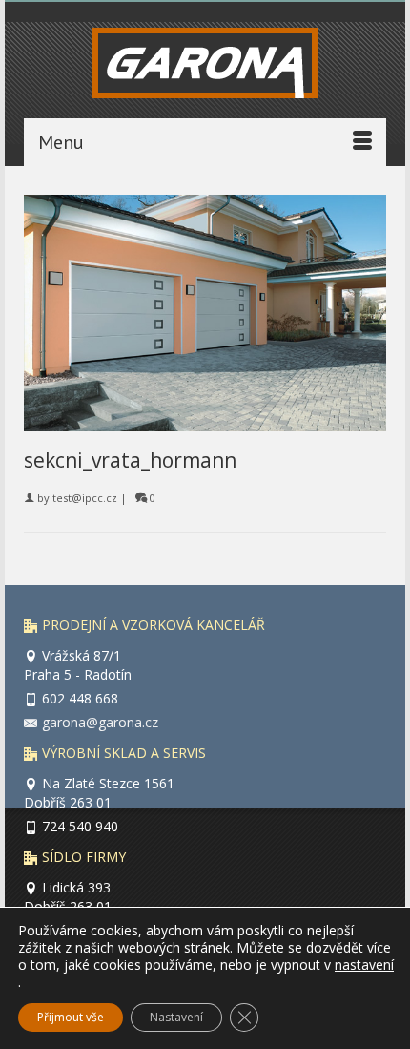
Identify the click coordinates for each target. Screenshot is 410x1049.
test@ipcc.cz (84, 498)
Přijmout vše (70, 1017)
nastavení (364, 965)
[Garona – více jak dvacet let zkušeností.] (205, 68)
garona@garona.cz (100, 722)
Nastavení (176, 1017)
